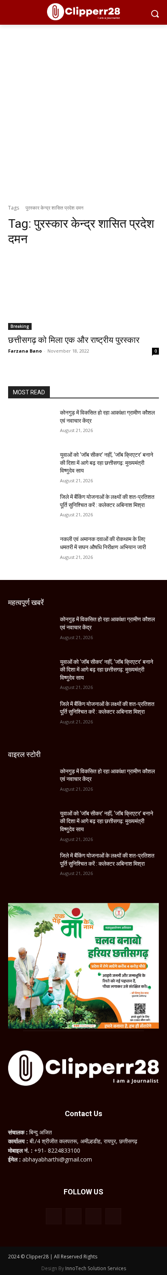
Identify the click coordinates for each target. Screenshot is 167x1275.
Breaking (20, 326)
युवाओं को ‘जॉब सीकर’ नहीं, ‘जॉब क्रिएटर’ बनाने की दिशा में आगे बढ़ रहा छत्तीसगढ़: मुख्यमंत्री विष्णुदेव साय (106, 462)
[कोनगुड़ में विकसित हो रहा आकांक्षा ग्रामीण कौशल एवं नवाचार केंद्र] (31, 425)
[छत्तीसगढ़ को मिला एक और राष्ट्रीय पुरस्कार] (83, 292)
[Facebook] (54, 1216)
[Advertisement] (83, 112)
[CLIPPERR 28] (83, 11)
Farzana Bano (25, 351)
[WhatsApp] (93, 1216)
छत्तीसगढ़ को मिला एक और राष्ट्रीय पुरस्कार (73, 340)
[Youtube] (113, 1216)
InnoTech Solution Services (95, 1268)
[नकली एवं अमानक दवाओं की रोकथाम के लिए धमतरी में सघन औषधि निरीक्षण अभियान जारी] (31, 551)
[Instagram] (73, 1216)
